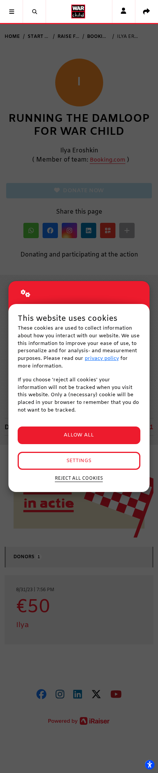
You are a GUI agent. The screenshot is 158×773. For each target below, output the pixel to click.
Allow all (79, 435)
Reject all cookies (79, 479)
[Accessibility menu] (149, 764)
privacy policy (102, 358)
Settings (78, 461)
